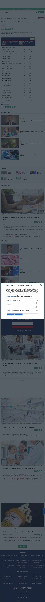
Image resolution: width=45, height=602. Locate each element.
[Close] (41, 285)
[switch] (36, 303)
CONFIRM (15, 314)
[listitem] (22, 300)
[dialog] (22, 301)
